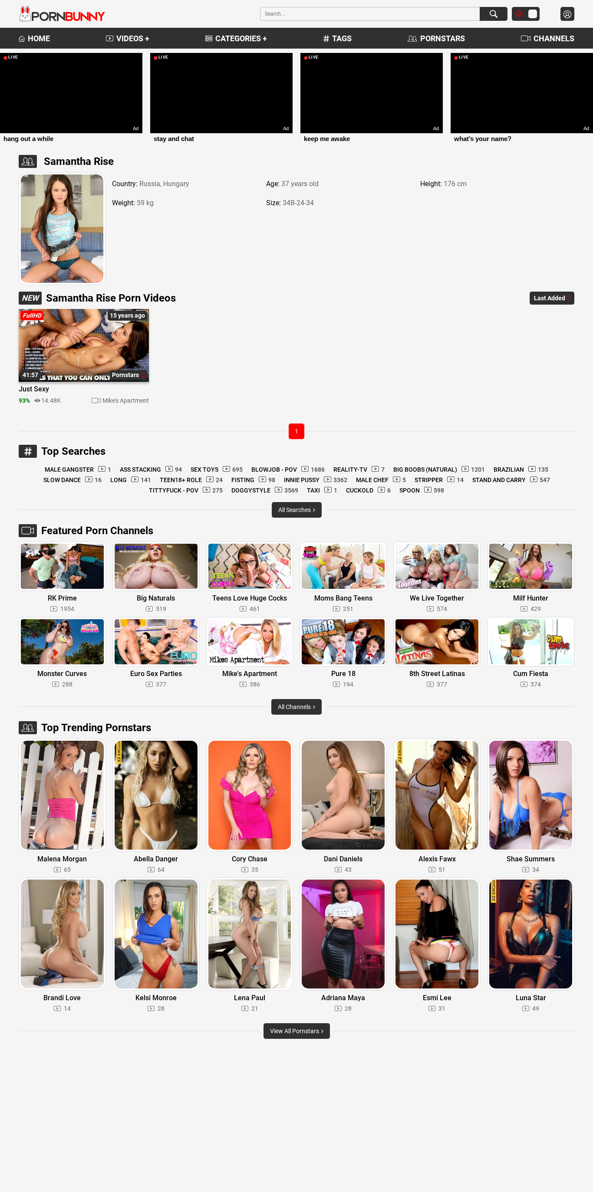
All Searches (295, 509)
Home (39, 38)
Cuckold (368, 490)
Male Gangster (78, 469)
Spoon (421, 490)
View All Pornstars (295, 1031)
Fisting (253, 479)
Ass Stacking (151, 469)
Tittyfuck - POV (186, 490)
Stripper (439, 479)
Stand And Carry (511, 479)
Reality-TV (359, 469)
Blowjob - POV (288, 469)
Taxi (322, 490)
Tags (342, 38)
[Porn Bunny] (62, 14)
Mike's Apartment (125, 400)
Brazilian (521, 469)
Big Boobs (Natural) (439, 469)
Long (130, 479)
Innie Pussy (315, 479)
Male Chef (381, 479)
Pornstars (442, 38)
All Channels (295, 706)
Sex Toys (217, 469)
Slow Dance (72, 479)
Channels (554, 38)
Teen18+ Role (191, 479)
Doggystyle (264, 490)
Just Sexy (34, 389)
